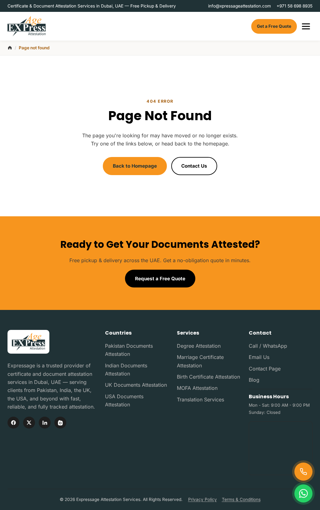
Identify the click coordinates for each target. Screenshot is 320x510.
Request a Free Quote (160, 279)
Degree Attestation (199, 346)
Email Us (259, 357)
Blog (254, 380)
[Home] (10, 47)
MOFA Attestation (197, 388)
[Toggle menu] (305, 26)
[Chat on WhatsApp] (303, 493)
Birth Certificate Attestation (208, 377)
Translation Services (200, 399)
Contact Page (265, 368)
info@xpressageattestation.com (239, 5)
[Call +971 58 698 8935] (303, 472)
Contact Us (194, 166)
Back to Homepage (135, 166)
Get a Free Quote (274, 26)
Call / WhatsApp (268, 346)
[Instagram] (60, 423)
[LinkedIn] (45, 423)
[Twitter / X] (29, 423)
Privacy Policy (202, 499)
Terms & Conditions (241, 499)
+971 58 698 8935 (294, 5)
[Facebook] (13, 423)
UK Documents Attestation (136, 385)
